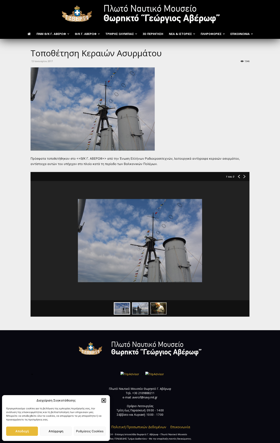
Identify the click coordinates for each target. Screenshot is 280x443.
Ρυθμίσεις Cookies (90, 431)
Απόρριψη (56, 431)
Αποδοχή (22, 431)
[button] (104, 400)
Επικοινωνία (180, 427)
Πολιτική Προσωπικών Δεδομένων (138, 427)
